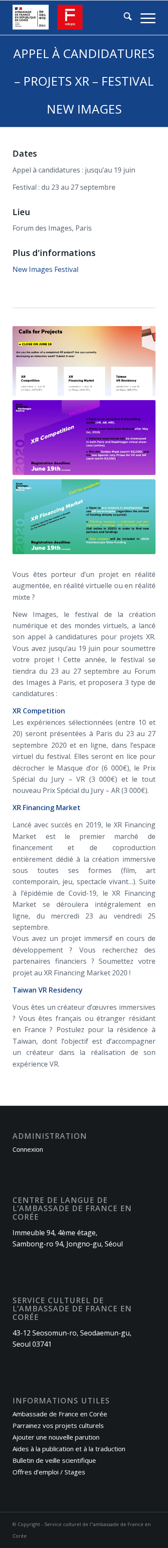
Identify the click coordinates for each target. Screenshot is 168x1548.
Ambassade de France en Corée (59, 1413)
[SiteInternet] (69, 17)
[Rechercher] (123, 17)
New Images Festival (45, 269)
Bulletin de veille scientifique (54, 1460)
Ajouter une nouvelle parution (56, 1437)
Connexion (27, 1149)
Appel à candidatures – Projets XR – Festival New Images (84, 81)
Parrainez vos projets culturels (58, 1425)
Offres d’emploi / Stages (48, 1472)
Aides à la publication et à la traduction (68, 1448)
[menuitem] (123, 17)
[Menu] (144, 17)
